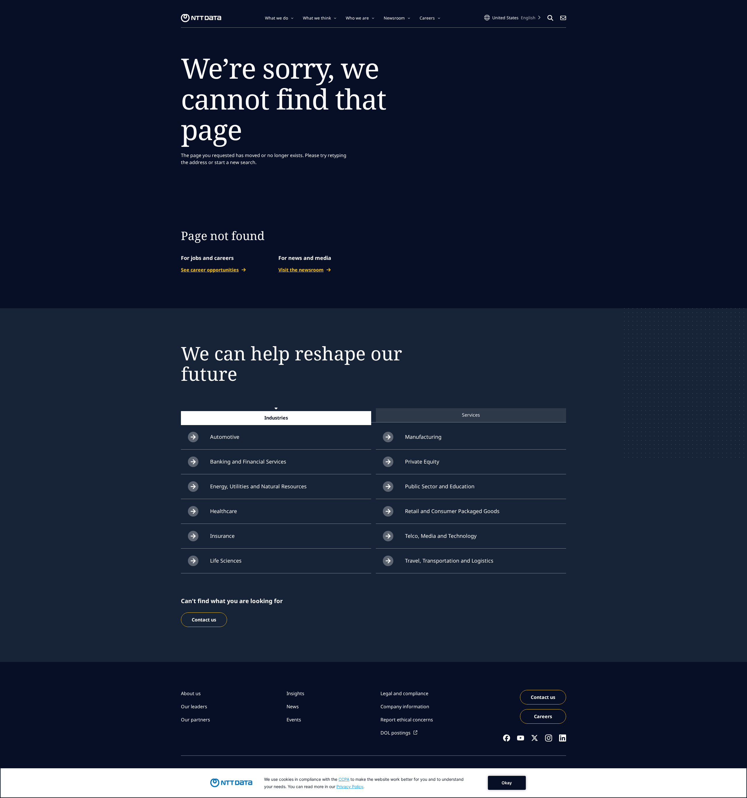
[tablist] (373, 415)
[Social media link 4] (548, 737)
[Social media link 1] (506, 737)
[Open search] (550, 18)
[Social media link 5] (562, 737)
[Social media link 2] (520, 737)
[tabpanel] (373, 499)
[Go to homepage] (201, 18)
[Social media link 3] (534, 737)
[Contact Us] (563, 18)
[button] (279, 18)
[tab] (276, 418)
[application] (373, 783)
